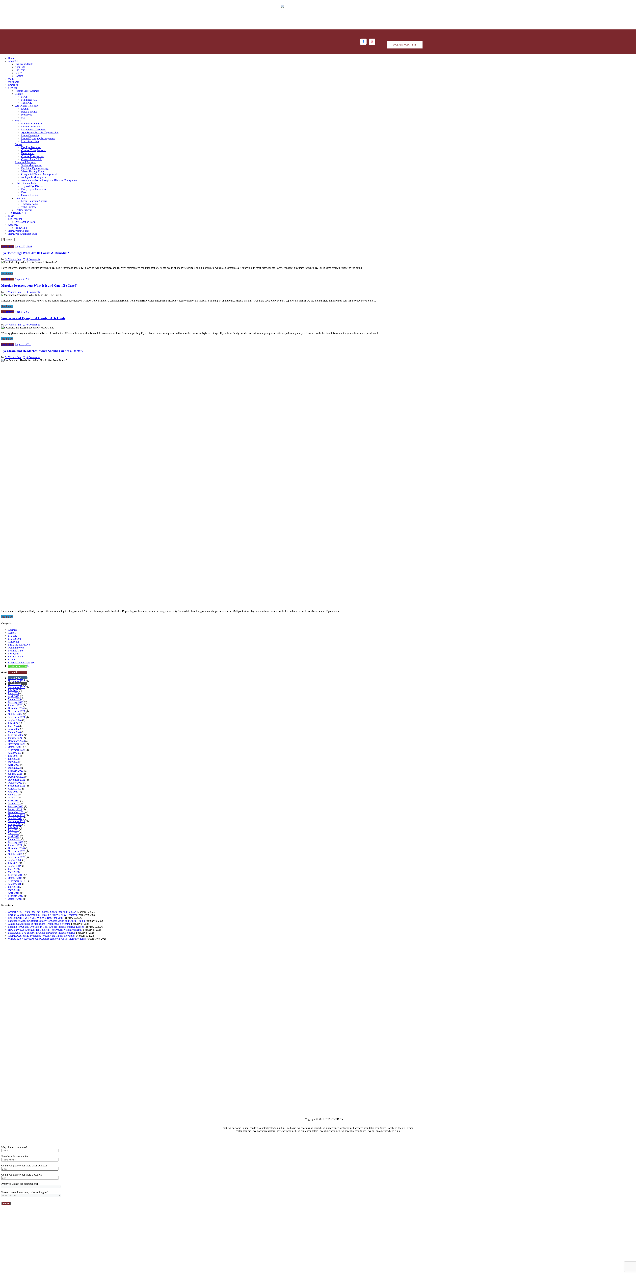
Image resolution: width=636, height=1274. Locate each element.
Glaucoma (13, 641)
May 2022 (13, 797)
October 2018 (15, 878)
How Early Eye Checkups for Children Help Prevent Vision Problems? (45, 929)
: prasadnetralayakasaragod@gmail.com (38, 1091)
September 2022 (16, 785)
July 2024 (13, 723)
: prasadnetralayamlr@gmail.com (191, 993)
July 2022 (13, 791)
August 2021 (15, 824)
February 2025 (15, 702)
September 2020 (16, 857)
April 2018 (13, 892)
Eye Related (7, 246)
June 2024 (13, 726)
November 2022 (16, 779)
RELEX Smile (15, 656)
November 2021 (16, 815)
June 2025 (13, 693)
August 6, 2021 (23, 311)
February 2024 (15, 735)
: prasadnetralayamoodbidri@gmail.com (195, 1094)
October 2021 (15, 818)
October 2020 (15, 854)
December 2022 (16, 776)
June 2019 (13, 869)
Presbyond (13, 653)
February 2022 (15, 806)
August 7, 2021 (23, 279)
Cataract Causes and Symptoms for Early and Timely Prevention (41, 935)
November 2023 (16, 743)
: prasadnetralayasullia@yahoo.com (503, 990)
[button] (17, 666)
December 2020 (16, 848)
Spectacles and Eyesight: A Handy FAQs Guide (33, 318)
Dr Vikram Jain (13, 259)
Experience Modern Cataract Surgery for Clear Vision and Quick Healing (46, 920)
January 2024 (15, 738)
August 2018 (15, 883)
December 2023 (16, 741)
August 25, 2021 (23, 246)
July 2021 (13, 827)
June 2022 (13, 794)
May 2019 (13, 872)
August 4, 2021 (23, 344)
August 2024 (15, 720)
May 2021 (13, 833)
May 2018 (13, 889)
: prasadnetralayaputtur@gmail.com (345, 1041)
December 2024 (16, 708)
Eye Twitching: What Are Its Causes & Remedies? (35, 253)
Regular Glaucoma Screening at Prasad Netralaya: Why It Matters (42, 914)
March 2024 (14, 732)
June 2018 (13, 886)
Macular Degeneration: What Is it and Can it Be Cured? (39, 285)
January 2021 (15, 845)
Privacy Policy (288, 1110)
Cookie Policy (305, 1110)
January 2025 (15, 705)
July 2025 (13, 690)
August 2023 (15, 752)
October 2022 (15, 782)
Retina (11, 659)
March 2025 (14, 699)
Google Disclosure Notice (341, 1110)
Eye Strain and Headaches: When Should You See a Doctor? (42, 351)
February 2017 (15, 895)
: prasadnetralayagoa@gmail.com (502, 1035)
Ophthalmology (16, 647)
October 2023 (15, 746)
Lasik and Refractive (19, 644)
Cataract (12, 629)
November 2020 (16, 851)
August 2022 (15, 788)
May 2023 (13, 761)
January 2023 (15, 773)
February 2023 (15, 770)
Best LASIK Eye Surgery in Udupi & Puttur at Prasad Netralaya (41, 932)
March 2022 (14, 803)
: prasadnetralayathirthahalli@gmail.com (38, 1041)
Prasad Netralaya (295, 1119)
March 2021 (14, 839)
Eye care (12, 635)
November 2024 (16, 711)
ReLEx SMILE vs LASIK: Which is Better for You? (35, 917)
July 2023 (13, 755)
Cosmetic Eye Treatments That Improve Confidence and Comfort (42, 911)
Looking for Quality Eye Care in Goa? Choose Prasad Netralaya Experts (46, 926)
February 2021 (15, 842)
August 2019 (15, 866)
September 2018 (16, 881)
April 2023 (13, 764)
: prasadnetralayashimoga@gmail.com (194, 1046)
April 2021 (13, 836)
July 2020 (13, 863)
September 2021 (16, 821)
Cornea (12, 632)
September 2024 (16, 717)
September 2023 (16, 749)
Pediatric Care (15, 650)
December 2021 (16, 812)
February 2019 (15, 875)
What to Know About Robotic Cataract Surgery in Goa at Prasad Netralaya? (48, 938)
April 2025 (13, 696)
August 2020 (15, 860)
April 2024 (13, 729)
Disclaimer (320, 1110)
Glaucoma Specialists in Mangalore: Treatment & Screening (39, 923)
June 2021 (13, 830)
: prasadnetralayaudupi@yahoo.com (36, 993)
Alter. (347, 1119)
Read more (7, 273)
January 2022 (15, 809)
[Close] (2, 1141)
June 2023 (13, 758)
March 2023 (14, 767)
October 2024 (15, 714)
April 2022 (13, 800)
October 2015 (15, 898)
